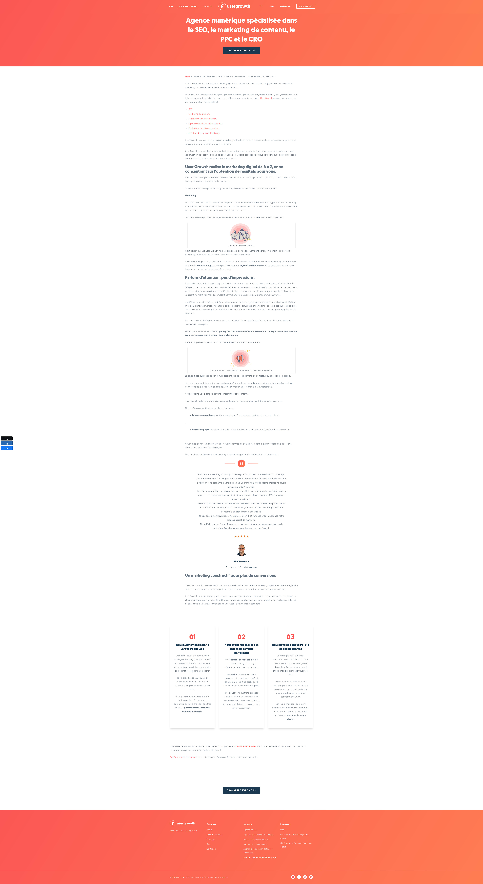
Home (170, 6)
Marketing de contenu (199, 114)
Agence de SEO (250, 830)
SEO (190, 109)
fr (260, 6)
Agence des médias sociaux (256, 839)
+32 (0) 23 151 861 (192, 831)
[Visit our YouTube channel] (293, 877)
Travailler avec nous (241, 50)
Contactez (285, 6)
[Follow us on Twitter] (311, 877)
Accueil (210, 830)
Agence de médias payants (255, 844)
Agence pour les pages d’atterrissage (260, 857)
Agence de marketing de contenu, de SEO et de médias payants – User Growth (234, 6)
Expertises (207, 6)
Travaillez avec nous (241, 790)
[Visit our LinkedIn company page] (305, 877)
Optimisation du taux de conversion (206, 123)
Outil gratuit (305, 6)
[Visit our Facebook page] (299, 877)
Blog (272, 6)
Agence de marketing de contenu (258, 834)
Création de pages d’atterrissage (204, 133)
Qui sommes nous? (188, 6)
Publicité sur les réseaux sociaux (204, 128)
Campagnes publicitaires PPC (203, 118)
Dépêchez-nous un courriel (183, 757)
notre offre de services (244, 746)
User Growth (266, 98)
